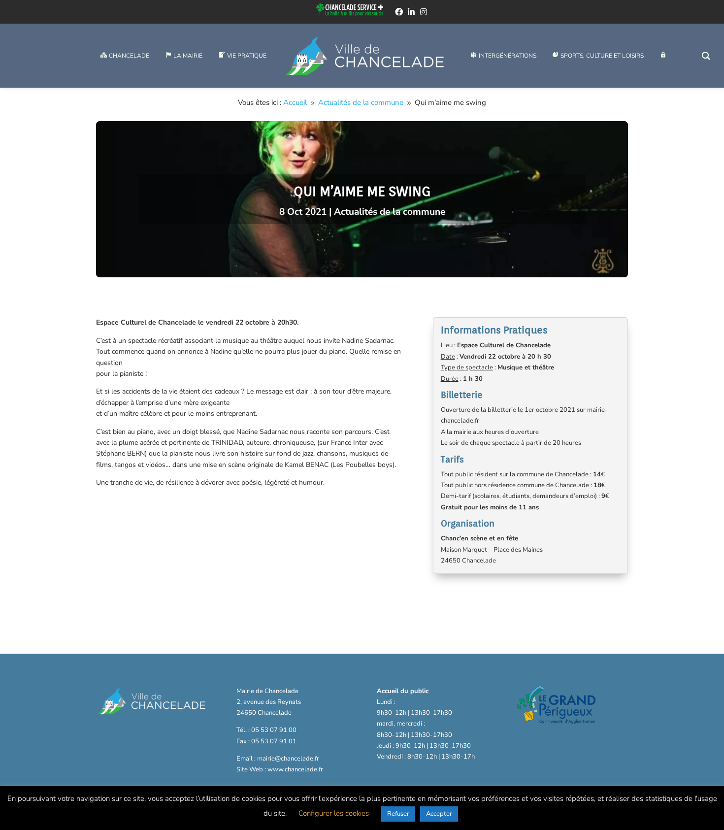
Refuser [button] (398, 813)
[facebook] (399, 11)
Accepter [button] (439, 813)
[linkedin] (411, 11)
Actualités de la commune (389, 211)
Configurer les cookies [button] (333, 813)
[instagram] (424, 11)
